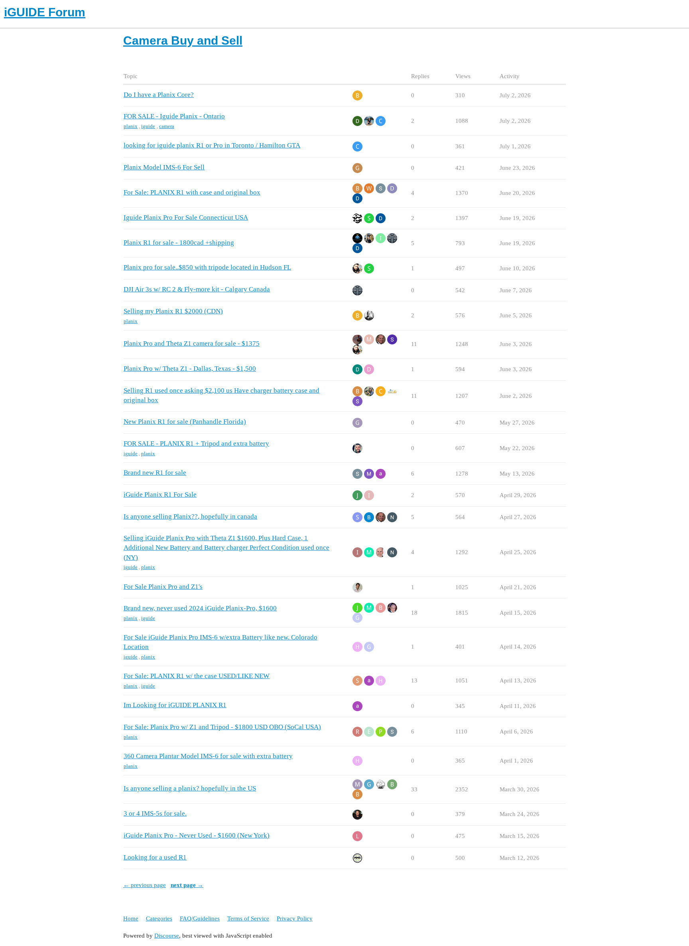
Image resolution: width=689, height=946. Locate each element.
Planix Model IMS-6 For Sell (164, 167)
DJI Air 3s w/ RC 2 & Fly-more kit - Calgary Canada (197, 289)
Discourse (166, 935)
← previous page (144, 885)
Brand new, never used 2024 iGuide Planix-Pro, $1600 (200, 608)
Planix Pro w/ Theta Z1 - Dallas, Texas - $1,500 (190, 368)
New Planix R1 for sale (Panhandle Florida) (185, 421)
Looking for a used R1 (155, 857)
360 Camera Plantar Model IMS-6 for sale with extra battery (208, 756)
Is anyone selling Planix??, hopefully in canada (190, 516)
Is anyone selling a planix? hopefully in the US (190, 788)
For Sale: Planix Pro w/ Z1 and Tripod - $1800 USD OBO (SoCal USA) (222, 727)
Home (130, 918)
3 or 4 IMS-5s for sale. (155, 813)
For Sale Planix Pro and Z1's (163, 586)
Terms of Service (248, 918)
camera (166, 126)
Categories (159, 918)
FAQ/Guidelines (200, 918)
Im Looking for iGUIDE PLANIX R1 (175, 705)
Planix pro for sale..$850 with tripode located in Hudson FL (207, 267)
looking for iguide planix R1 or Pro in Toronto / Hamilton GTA (212, 145)
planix (131, 126)
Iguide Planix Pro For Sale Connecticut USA (186, 217)
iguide (148, 126)
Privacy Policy (295, 918)
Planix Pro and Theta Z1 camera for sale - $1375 (192, 343)
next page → (187, 885)
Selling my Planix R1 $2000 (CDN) (173, 311)
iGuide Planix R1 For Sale (160, 494)
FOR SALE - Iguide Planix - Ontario (174, 116)
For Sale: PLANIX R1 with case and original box (192, 192)
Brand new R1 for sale (155, 472)
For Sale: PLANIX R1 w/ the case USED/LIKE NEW (197, 676)
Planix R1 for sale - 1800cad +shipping (179, 242)
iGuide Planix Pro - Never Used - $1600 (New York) (197, 835)
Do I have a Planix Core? (159, 94)
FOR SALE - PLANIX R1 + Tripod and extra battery (196, 443)
